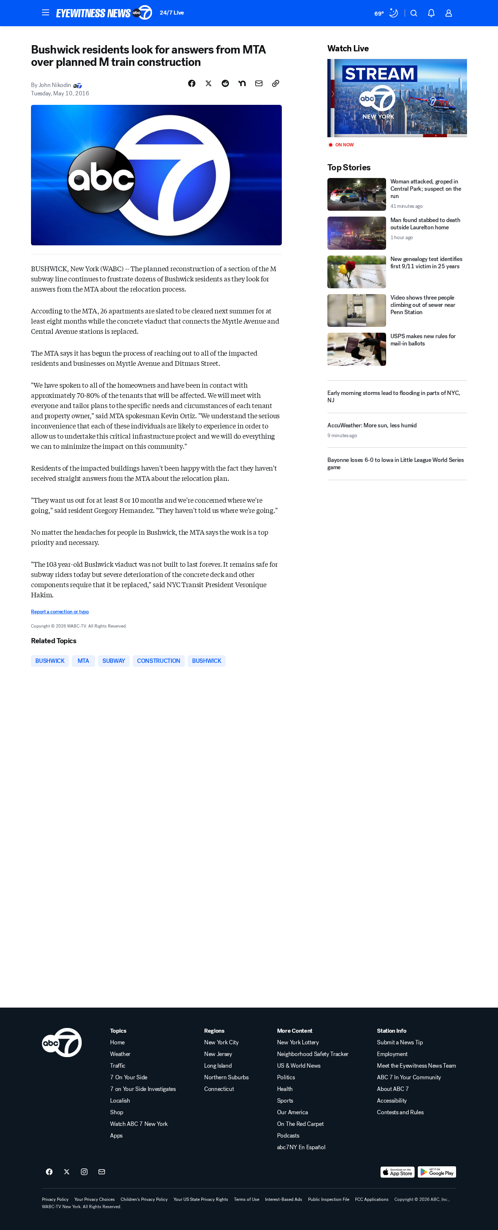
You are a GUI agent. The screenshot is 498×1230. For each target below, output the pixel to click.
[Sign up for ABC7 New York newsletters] (101, 1172)
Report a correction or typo (60, 611)
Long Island (218, 1066)
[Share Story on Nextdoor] (242, 83)
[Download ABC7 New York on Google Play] (437, 1172)
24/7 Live (172, 12)
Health (285, 1089)
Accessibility (392, 1101)
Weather (120, 1054)
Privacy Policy (55, 1199)
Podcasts (288, 1136)
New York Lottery (298, 1042)
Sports (285, 1101)
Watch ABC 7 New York (139, 1124)
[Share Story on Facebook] (192, 83)
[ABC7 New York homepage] (104, 13)
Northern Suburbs (226, 1077)
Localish (120, 1101)
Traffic (117, 1066)
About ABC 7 (393, 1089)
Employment (392, 1054)
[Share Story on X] (208, 83)
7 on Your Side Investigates (142, 1089)
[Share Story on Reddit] (225, 83)
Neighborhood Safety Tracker (313, 1054)
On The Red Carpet (300, 1124)
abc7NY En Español (301, 1147)
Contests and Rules (400, 1112)
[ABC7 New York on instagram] (84, 1172)
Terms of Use (246, 1199)
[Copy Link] (275, 83)
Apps (116, 1136)
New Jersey (218, 1054)
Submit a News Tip (400, 1042)
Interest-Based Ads (283, 1199)
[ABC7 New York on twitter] (66, 1172)
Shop (116, 1112)
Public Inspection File (328, 1199)
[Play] (397, 98)
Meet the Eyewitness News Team (416, 1066)
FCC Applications (372, 1199)
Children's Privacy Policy (144, 1199)
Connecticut (219, 1089)
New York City (221, 1042)
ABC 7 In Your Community (409, 1077)
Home (117, 1042)
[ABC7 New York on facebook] (49, 1172)
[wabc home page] (62, 1042)
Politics (286, 1077)
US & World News (298, 1066)
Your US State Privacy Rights (201, 1199)
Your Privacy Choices (94, 1199)
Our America (292, 1112)
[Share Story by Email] (259, 83)
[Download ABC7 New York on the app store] (397, 1172)
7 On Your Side (128, 1077)
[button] (45, 12)
